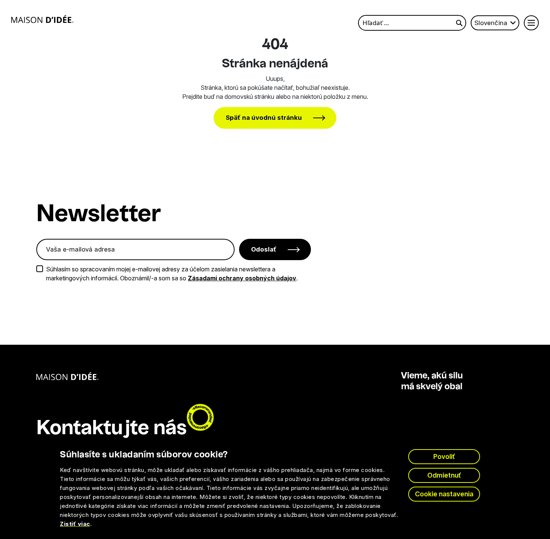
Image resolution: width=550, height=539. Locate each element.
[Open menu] (531, 22)
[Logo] (42, 19)
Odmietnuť (444, 475)
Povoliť (444, 456)
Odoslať (263, 249)
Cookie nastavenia (444, 494)
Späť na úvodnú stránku (264, 117)
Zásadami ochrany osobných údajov (242, 278)
